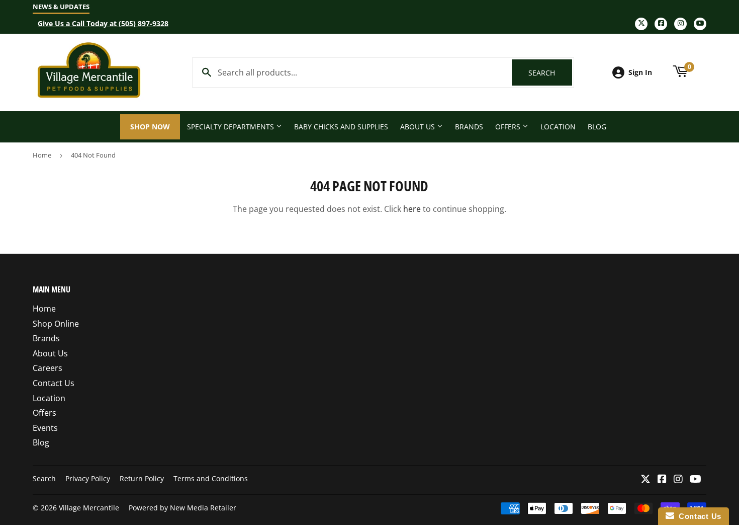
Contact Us (53, 383)
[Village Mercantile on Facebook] (662, 479)
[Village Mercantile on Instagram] (678, 479)
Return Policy (142, 478)
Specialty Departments (231, 126)
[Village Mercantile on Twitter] (645, 479)
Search (550, 73)
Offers (508, 126)
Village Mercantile (89, 507)
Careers (47, 367)
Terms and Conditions (210, 478)
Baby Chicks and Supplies (341, 126)
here (412, 208)
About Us (418, 126)
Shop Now (150, 126)
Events (45, 427)
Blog (597, 126)
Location (558, 126)
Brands (469, 126)
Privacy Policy (87, 478)
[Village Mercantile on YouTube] (695, 479)
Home (42, 155)
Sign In (640, 72)
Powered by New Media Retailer (182, 507)
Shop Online (56, 323)
